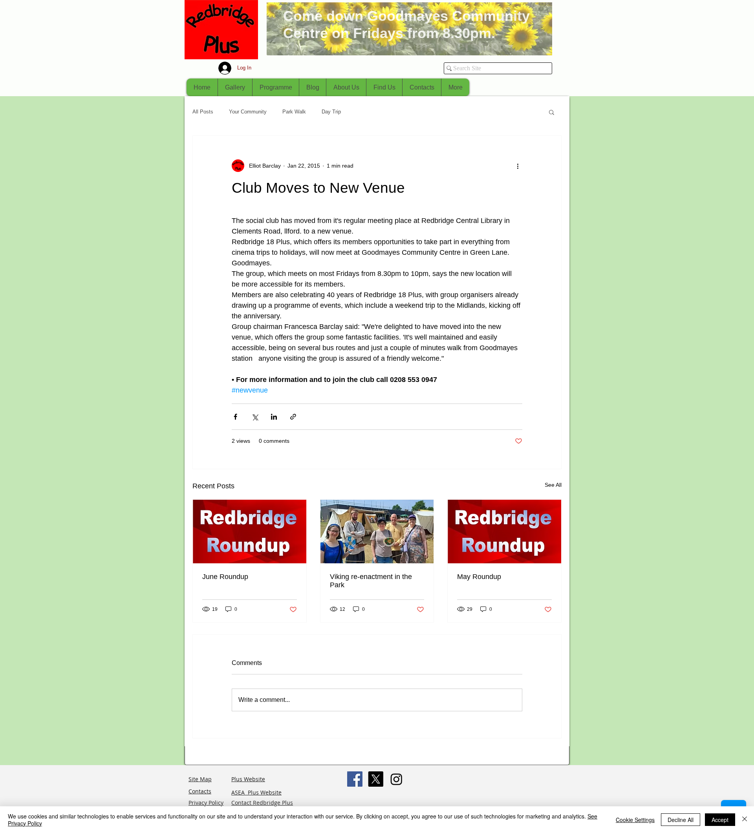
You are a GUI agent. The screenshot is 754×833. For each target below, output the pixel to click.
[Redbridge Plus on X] (375, 779)
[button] (551, 112)
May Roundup (479, 577)
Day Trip (331, 112)
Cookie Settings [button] (635, 820)
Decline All (681, 820)
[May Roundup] (504, 531)
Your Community (248, 112)
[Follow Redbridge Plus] (396, 779)
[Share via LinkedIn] (274, 416)
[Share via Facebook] (235, 416)
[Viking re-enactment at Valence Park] (377, 531)
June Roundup (225, 577)
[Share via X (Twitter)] (254, 416)
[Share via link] (293, 416)
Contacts (199, 791)
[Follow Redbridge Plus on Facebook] (354, 779)
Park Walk (294, 112)
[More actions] (517, 165)
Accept (720, 820)
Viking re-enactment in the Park (371, 581)
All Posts (202, 112)
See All (553, 485)
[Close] (744, 820)
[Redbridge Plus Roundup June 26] (249, 531)
